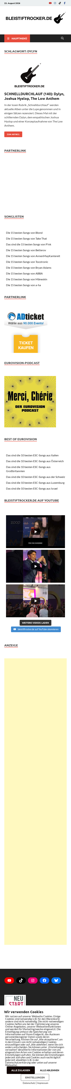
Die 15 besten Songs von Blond (24, 232)
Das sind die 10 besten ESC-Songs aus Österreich (35, 461)
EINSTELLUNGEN (35, 1077)
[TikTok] (60, 3)
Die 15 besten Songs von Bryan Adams (28, 267)
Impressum (42, 1083)
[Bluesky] (56, 980)
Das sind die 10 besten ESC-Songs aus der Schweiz (35, 476)
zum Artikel (12, 134)
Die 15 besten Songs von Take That (26, 238)
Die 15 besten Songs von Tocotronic (27, 261)
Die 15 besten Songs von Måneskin (26, 279)
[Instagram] (55, 3)
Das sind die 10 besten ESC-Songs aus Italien (32, 455)
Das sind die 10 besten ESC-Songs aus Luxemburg (35, 482)
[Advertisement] (35, 801)
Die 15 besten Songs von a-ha (23, 285)
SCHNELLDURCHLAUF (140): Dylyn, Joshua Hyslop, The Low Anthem (34, 96)
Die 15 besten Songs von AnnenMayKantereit (33, 256)
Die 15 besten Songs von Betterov (26, 250)
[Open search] (62, 38)
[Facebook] (65, 3)
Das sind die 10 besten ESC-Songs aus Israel (32, 488)
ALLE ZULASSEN (20, 1070)
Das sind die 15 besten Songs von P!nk (28, 244)
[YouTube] (50, 3)
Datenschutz (29, 1083)
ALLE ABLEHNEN (49, 1070)
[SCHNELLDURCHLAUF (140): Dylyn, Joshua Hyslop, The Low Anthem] (35, 75)
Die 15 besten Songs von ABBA (24, 273)
